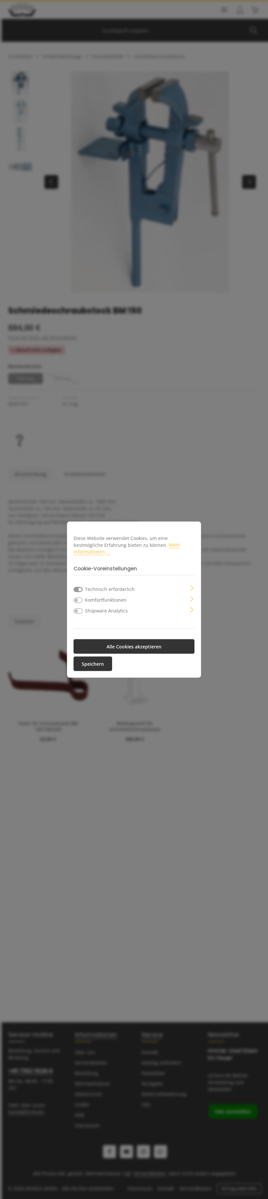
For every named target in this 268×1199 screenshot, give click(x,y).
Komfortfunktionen (105, 600)
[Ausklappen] (192, 587)
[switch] (78, 600)
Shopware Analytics (106, 611)
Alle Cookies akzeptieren (134, 646)
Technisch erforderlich (110, 589)
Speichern (93, 664)
